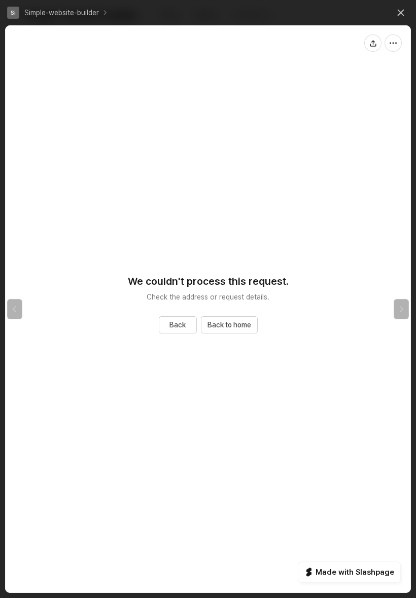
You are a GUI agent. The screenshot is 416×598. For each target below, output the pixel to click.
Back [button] (177, 325)
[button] (53, 13)
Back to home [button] (229, 325)
